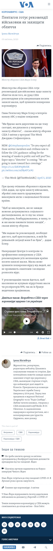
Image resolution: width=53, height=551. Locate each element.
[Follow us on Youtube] (17, 524)
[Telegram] (34, 547)
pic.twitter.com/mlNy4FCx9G (17, 170)
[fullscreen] (48, 332)
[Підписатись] (4, 531)
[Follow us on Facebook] (4, 524)
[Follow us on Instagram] (24, 524)
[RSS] (37, 524)
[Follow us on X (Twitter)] (11, 524)
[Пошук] (46, 547)
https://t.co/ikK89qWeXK (16, 167)
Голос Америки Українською (21, 315)
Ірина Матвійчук (10, 34)
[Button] (44, 46)
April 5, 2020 (44, 178)
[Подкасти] (43, 524)
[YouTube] (23, 547)
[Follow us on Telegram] (30, 524)
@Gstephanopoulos (18, 146)
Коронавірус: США (13, 12)
